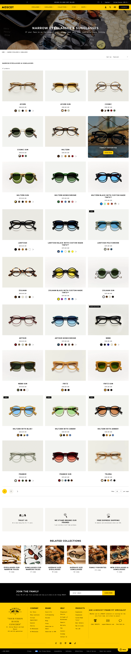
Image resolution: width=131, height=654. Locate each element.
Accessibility (58, 651)
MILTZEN (65, 150)
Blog (46, 620)
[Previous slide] (27, 2)
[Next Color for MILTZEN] (76, 156)
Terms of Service (91, 651)
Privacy (29, 651)
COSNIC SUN (22, 150)
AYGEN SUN (65, 104)
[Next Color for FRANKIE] (33, 480)
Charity (32, 626)
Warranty (63, 625)
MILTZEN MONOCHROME (65, 195)
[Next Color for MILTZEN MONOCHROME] (76, 202)
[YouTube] (70, 643)
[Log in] (105, 7)
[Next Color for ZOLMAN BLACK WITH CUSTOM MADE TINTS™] (76, 299)
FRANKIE (22, 474)
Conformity (68, 651)
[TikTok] (75, 643)
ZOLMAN (23, 290)
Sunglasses (78, 615)
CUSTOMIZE (124, 7)
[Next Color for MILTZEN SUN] (33, 202)
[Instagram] (61, 643)
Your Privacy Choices (45, 651)
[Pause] (98, 2)
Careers (62, 631)
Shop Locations (35, 615)
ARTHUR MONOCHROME (65, 338)
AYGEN (23, 104)
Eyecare (32, 623)
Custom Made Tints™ (79, 619)
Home (3, 52)
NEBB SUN (22, 384)
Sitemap (62, 634)
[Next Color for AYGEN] (33, 111)
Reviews (47, 617)
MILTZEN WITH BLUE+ (23, 429)
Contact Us (63, 636)
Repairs (62, 622)
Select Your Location (105, 651)
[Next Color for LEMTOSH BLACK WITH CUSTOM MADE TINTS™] (76, 251)
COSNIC (108, 104)
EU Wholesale (34, 628)
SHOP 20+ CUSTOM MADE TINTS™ (65, 2)
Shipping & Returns (63, 613)
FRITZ (65, 384)
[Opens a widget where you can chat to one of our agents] (123, 649)
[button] (110, 7)
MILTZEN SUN (23, 195)
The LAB (77, 628)
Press (47, 623)
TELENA (108, 474)
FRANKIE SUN (65, 474)
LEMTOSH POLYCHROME (108, 243)
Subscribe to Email (49, 627)
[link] (22, 86)
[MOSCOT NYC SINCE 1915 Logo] (7, 7)
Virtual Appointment (33, 619)
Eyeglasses (78, 612)
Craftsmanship (49, 615)
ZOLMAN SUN (108, 290)
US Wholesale (34, 631)
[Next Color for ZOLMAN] (33, 297)
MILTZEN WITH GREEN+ (65, 429)
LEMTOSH (22, 243)
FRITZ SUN (108, 384)
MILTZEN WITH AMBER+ (108, 429)
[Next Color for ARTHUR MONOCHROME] (76, 344)
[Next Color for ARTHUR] (33, 344)
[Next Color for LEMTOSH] (33, 249)
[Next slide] (101, 2)
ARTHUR (22, 338)
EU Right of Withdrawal (64, 618)
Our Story (33, 612)
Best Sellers (79, 623)
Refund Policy (79, 651)
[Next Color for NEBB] (119, 344)
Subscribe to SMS (50, 631)
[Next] (17, 491)
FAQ (61, 628)
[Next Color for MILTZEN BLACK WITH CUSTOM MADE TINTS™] (119, 204)
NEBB (108, 338)
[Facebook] (56, 643)
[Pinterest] (65, 643)
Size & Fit (48, 612)
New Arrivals (79, 626)
